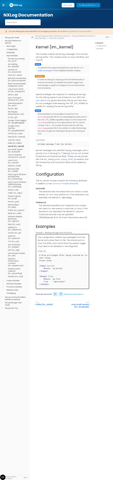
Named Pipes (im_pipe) (13, 206)
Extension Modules (14, 284)
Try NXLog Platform (87, 5)
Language (11, 52)
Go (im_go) (13, 117)
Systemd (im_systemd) (14, 237)
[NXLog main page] (16, 5)
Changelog (11, 293)
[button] (5, 5)
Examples (99, 49)
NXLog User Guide (12, 38)
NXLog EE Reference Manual (13, 42)
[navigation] (2, 37)
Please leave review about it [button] (74, 294)
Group (47, 100)
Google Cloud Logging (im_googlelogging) (17, 121)
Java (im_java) (14, 140)
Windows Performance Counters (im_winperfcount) (15, 262)
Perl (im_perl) (13, 202)
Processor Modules (14, 287)
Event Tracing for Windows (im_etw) (16, 99)
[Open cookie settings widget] (2, 477)
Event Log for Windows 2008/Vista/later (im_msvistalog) (17, 184)
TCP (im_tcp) (13, 241)
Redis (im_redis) (14, 213)
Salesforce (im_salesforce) (14, 228)
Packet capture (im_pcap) (14, 197)
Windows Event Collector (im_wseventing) (15, 271)
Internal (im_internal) (16, 137)
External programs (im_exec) (15, 104)
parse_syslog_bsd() (63, 159)
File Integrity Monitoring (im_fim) (16, 113)
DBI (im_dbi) (13, 95)
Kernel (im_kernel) (16, 146)
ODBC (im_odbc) (15, 193)
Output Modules (13, 280)
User (38, 100)
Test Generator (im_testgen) (14, 246)
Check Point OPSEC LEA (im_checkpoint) (16, 90)
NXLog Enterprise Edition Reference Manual (52, 36)
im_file (51, 125)
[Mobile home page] (32, 37)
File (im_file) (13, 109)
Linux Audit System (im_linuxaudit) (15, 150)
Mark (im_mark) (14, 166)
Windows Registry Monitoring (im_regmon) (15, 218)
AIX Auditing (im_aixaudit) (13, 65)
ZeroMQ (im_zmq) (15, 276)
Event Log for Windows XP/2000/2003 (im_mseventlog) (17, 176)
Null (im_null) (13, 190)
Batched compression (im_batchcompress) (17, 79)
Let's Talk (68, 5)
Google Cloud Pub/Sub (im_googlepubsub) (16, 128)
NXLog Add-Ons (11, 308)
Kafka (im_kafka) (15, 143)
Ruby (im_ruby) (14, 224)
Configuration (12, 49)
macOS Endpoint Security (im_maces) (16, 156)
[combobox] (23, 22)
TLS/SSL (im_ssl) (14, 233)
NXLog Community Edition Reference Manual (15, 298)
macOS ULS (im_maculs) (13, 161)
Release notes (12, 290)
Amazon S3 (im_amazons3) (14, 71)
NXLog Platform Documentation (78, 31)
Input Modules (12, 56)
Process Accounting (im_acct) (16, 60)
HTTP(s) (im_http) (15, 134)
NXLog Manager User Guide (13, 304)
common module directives (65, 183)
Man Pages (11, 46)
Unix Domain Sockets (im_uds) (16, 254)
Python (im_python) (16, 210)
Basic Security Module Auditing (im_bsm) (17, 85)
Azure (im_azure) (15, 75)
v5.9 (107, 37)
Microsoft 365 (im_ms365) (13, 170)
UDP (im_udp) (13, 250)
